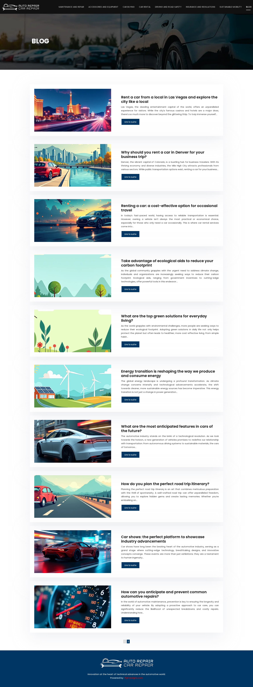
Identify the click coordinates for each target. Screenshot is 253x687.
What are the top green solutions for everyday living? (164, 318)
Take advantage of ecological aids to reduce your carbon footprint (167, 263)
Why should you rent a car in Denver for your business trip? (162, 154)
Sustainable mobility (231, 6)
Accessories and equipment (103, 6)
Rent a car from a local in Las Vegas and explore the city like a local (169, 99)
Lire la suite (130, 121)
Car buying (129, 6)
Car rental (145, 6)
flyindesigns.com (134, 677)
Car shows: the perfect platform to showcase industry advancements (162, 539)
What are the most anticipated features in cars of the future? (167, 428)
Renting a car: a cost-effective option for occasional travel (169, 208)
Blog (249, 6)
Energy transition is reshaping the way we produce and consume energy (168, 373)
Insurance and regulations (200, 6)
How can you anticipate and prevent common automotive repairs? (164, 594)
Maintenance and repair (71, 6)
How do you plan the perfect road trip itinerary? (165, 483)
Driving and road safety (168, 6)
